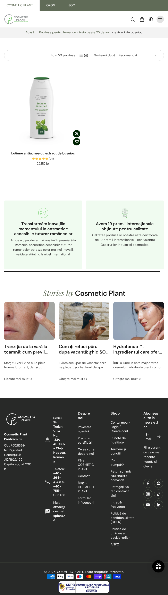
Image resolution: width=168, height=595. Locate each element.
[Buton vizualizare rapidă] (76, 133)
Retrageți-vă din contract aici (120, 491)
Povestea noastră (84, 429)
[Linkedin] (158, 504)
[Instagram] (147, 494)
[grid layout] (86, 55)
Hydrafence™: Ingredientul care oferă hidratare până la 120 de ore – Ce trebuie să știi (138, 349)
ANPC (115, 544)
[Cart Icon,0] (141, 19)
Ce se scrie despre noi (86, 451)
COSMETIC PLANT (20, 5)
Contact (84, 476)
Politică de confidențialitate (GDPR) (121, 517)
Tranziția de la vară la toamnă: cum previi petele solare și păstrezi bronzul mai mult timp (29, 349)
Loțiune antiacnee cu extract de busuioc (43, 153)
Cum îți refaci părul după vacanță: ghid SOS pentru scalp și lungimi (83, 349)
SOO (71, 5)
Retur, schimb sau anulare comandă (121, 475)
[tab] (7, 145)
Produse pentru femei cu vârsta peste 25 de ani (74, 32)
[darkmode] (150, 19)
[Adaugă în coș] (76, 141)
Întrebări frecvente (118, 504)
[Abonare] (159, 436)
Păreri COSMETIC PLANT (86, 464)
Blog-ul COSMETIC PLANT (86, 487)
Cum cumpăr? (117, 462)
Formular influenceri (86, 500)
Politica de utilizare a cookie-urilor (120, 533)
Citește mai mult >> (18, 379)
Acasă (29, 32)
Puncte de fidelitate (118, 440)
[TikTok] (158, 494)
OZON (50, 5)
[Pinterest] (158, 483)
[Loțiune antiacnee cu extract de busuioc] (43, 108)
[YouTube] (147, 504)
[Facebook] (147, 483)
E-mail (148, 436)
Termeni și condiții (118, 451)
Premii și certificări (85, 440)
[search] (132, 19)
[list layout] (81, 55)
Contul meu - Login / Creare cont (120, 426)
